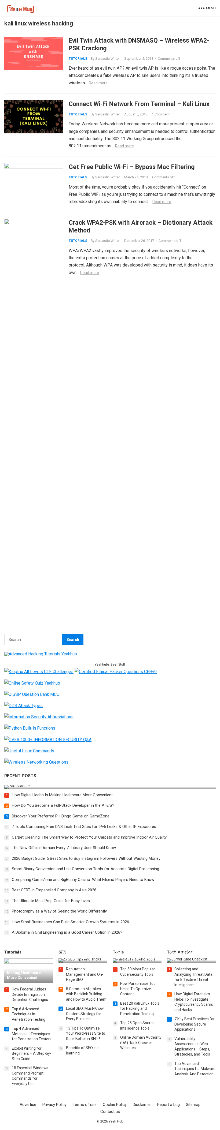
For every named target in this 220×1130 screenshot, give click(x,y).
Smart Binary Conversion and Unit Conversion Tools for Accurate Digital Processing (85, 868)
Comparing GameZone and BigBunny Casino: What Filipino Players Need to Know (83, 879)
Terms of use (85, 1104)
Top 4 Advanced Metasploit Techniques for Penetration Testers (32, 1033)
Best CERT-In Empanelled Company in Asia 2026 (54, 890)
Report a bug (168, 1104)
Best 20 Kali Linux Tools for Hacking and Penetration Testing (139, 1008)
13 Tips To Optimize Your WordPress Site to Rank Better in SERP (85, 1033)
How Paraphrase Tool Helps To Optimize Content (138, 988)
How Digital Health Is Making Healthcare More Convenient (62, 795)
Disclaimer (142, 1104)
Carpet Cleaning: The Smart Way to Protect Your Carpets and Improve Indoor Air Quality (89, 837)
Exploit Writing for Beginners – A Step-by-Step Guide (31, 1053)
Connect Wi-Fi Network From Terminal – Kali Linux (139, 104)
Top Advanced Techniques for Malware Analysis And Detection (194, 1068)
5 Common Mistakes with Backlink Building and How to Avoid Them (86, 994)
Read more (98, 83)
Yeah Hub (116, 1121)
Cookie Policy (115, 1104)
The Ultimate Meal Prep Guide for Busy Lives (51, 900)
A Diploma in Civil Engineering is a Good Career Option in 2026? (67, 932)
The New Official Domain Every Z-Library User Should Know (64, 847)
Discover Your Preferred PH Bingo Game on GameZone (60, 816)
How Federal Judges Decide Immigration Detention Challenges (30, 994)
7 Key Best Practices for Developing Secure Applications (194, 1024)
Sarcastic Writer (107, 59)
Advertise (28, 1104)
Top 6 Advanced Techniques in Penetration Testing (28, 1014)
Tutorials (78, 59)
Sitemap (193, 1104)
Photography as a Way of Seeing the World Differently (59, 911)
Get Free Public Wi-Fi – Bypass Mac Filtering (132, 167)
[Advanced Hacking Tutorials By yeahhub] (40, 653)
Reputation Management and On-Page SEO (84, 974)
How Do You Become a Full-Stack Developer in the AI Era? (63, 805)
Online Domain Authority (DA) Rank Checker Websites (141, 1042)
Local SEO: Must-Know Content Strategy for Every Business (85, 1013)
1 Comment (161, 114)
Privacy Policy (54, 1104)
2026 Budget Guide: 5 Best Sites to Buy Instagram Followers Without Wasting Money (86, 858)
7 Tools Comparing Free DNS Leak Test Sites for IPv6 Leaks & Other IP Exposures (84, 826)
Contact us (110, 1111)
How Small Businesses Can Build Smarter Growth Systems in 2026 (70, 921)
